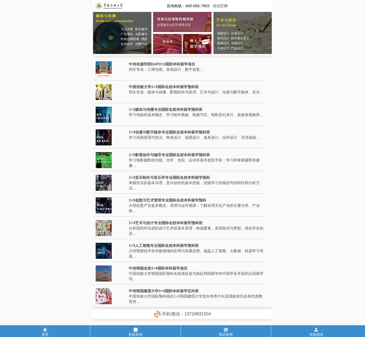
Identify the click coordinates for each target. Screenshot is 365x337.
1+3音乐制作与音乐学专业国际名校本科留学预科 (169, 177)
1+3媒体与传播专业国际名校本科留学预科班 (166, 109)
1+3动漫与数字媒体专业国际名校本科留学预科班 (169, 132)
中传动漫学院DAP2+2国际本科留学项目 (162, 64)
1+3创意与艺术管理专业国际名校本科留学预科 (167, 200)
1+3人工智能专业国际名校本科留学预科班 (164, 245)
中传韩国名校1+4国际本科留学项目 (158, 268)
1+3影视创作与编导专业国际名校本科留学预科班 (169, 155)
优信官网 (220, 6)
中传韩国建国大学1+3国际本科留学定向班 (164, 291)
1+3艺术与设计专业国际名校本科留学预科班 (166, 223)
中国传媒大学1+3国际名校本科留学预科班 (164, 87)
